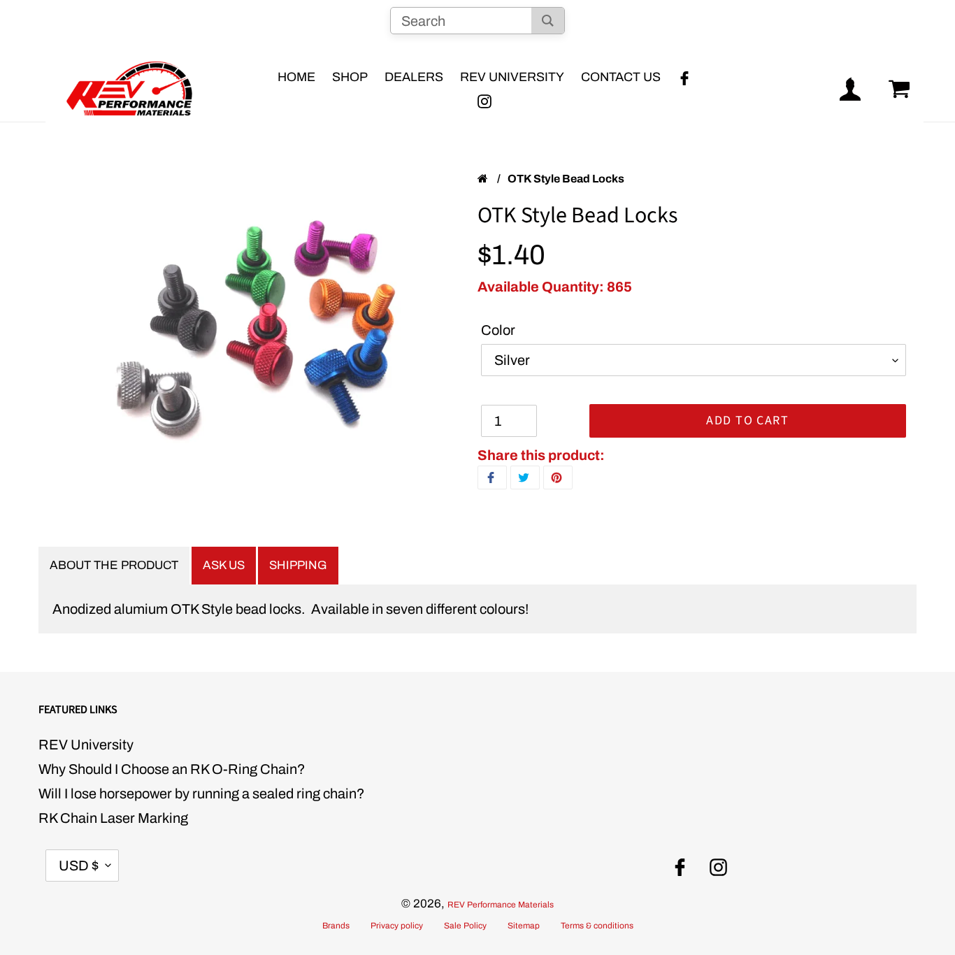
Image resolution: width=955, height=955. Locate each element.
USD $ (79, 865)
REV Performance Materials (500, 905)
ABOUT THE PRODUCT (114, 565)
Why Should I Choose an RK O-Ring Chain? (172, 769)
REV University (86, 744)
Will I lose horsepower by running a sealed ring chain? (201, 793)
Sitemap (524, 926)
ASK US (224, 565)
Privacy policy (397, 926)
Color (498, 330)
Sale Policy (465, 926)
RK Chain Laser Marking (113, 818)
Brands (336, 926)
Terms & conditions (597, 926)
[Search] (547, 21)
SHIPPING (298, 565)
